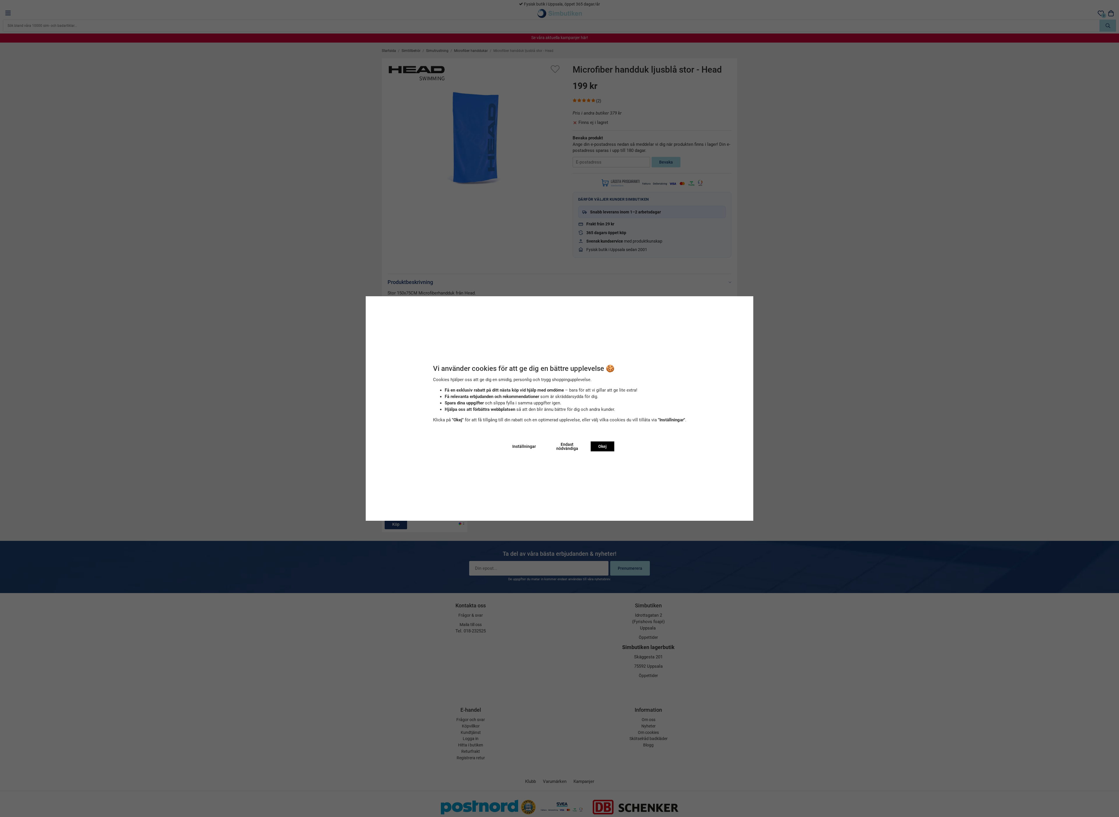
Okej (602, 446)
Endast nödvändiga (567, 446)
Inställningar (524, 446)
